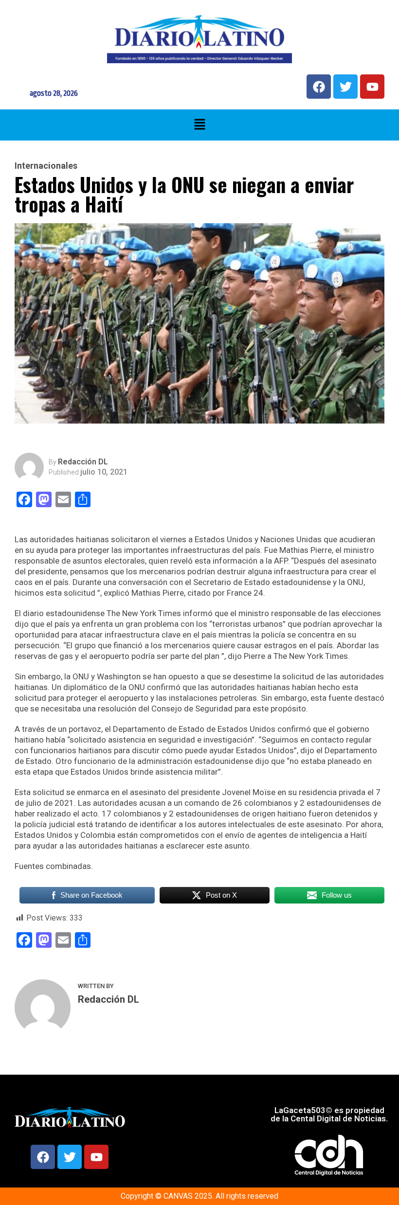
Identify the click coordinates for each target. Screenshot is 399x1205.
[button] (199, 125)
